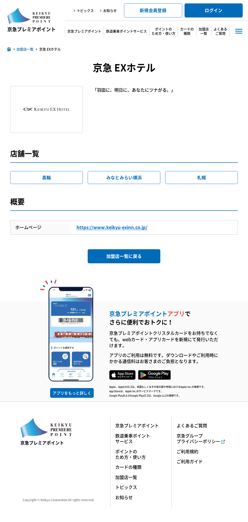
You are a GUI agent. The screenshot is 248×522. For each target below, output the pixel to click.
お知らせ (110, 10)
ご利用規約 (187, 451)
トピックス (85, 10)
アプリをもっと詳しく (72, 393)
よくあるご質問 (220, 31)
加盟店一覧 (204, 31)
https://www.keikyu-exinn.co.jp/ (112, 227)
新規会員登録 (153, 10)
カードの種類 (187, 31)
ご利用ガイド (190, 461)
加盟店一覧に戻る (124, 256)
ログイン (213, 10)
